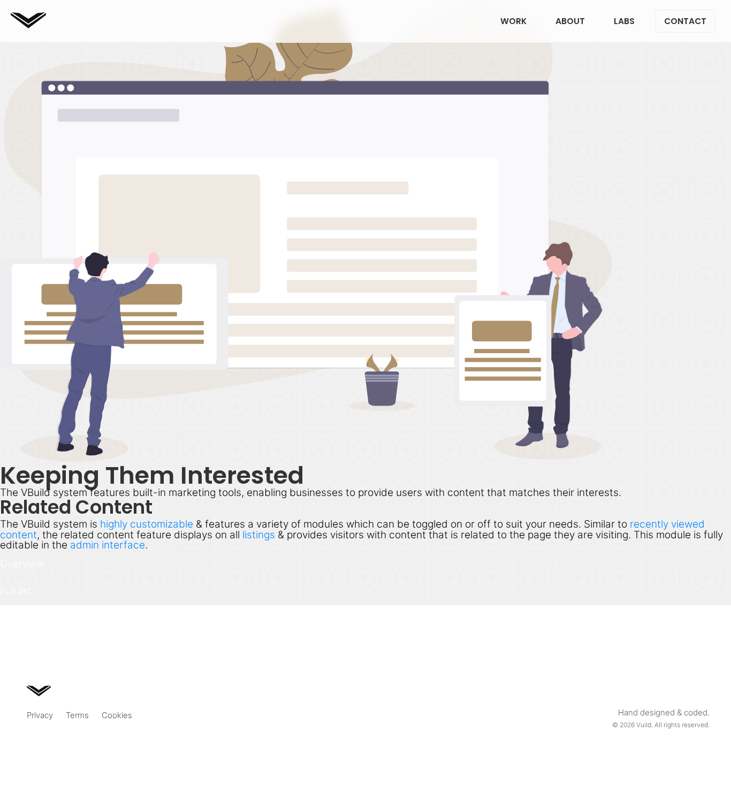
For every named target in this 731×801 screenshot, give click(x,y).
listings (258, 534)
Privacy (40, 715)
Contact (685, 21)
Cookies (117, 715)
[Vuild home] (28, 24)
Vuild (643, 725)
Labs (624, 21)
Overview (22, 563)
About (570, 21)
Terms (77, 715)
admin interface (107, 544)
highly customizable (146, 523)
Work (513, 21)
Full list (16, 590)
